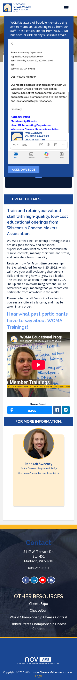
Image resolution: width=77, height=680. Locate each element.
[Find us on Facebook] (26, 580)
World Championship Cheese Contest (38, 617)
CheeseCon (38, 610)
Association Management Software (38, 664)
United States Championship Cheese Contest (38, 626)
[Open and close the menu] (52, 8)
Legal (38, 676)
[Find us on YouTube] (42, 580)
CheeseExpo (38, 603)
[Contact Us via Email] (51, 580)
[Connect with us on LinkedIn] (34, 580)
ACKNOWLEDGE (24, 169)
